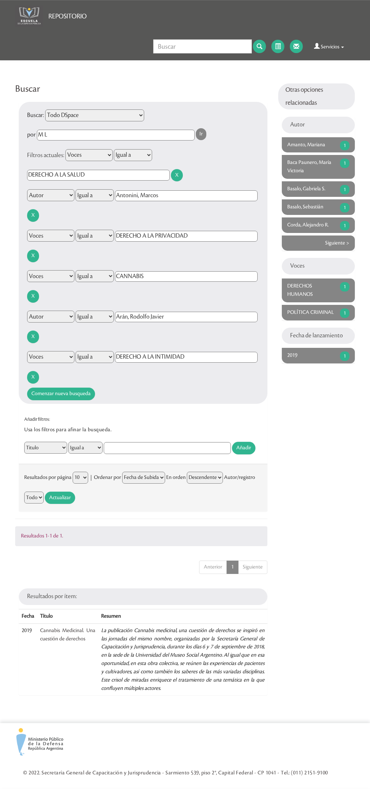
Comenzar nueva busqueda (61, 394)
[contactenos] (296, 46)
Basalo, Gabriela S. (306, 189)
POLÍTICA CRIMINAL (310, 312)
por (31, 134)
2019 (292, 355)
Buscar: (35, 115)
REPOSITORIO (67, 16)
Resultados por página (48, 477)
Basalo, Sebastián (305, 207)
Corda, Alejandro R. (307, 225)
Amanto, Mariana (306, 145)
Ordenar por (107, 477)
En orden (176, 477)
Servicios (330, 47)
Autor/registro (239, 477)
